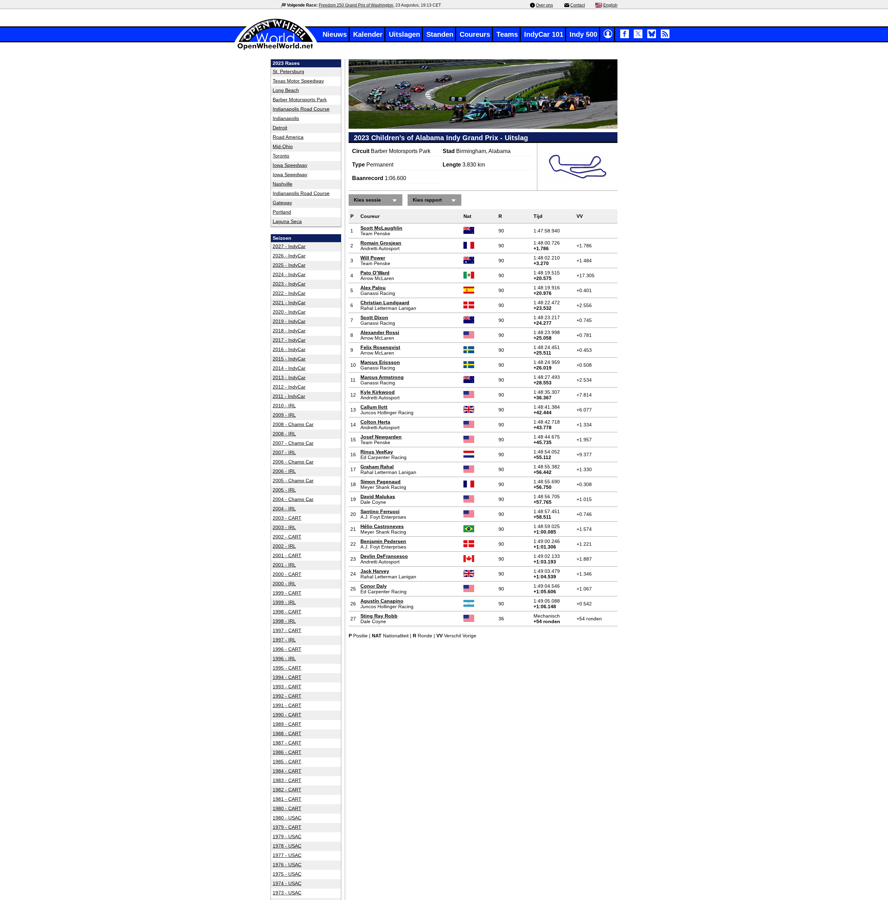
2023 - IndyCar (289, 284)
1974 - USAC (287, 883)
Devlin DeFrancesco (384, 556)
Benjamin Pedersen (383, 541)
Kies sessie (367, 200)
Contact (577, 5)
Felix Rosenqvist (380, 347)
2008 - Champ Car (293, 424)
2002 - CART (287, 537)
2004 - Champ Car (293, 499)
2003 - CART (287, 518)
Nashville (282, 184)
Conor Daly (373, 586)
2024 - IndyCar (289, 274)
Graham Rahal (377, 466)
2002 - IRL (284, 546)
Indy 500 (583, 34)
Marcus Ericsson (380, 362)
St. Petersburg (288, 71)
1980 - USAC (287, 818)
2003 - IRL (284, 527)
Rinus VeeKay (376, 452)
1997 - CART (287, 630)
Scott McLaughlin (381, 228)
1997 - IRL (284, 640)
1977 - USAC (287, 855)
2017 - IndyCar (289, 340)
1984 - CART (287, 771)
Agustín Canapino (381, 601)
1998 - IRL (284, 621)
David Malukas (377, 496)
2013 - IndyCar (289, 377)
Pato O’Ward (375, 272)
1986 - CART (287, 752)
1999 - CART (287, 593)
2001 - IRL (284, 565)
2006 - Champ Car (293, 462)
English (610, 5)
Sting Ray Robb (379, 616)
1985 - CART (287, 761)
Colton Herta (375, 422)
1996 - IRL (284, 658)
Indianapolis (286, 118)
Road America (288, 137)
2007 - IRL (284, 452)
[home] (275, 49)
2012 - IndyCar (289, 387)
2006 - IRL (284, 471)
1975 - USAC (287, 874)
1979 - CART (287, 827)
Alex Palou (373, 287)
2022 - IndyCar (289, 293)
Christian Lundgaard (384, 302)
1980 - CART (287, 808)
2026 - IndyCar (289, 255)
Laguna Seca (287, 221)
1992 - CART (287, 696)
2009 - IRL (284, 415)
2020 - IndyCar (289, 312)
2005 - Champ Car (293, 480)
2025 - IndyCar (289, 265)
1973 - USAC (287, 892)
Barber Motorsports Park (300, 99)
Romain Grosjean (380, 243)
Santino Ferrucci (380, 511)
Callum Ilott (373, 407)
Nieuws (335, 34)
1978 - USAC (287, 846)
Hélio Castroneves (382, 526)
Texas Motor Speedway (298, 81)
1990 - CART (287, 715)
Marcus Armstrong (382, 377)
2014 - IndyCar (289, 368)
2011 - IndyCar (289, 396)
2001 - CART (287, 555)
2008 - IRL (284, 433)
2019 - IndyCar (289, 321)
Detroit (280, 127)
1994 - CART (287, 677)
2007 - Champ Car (293, 443)
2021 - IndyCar (289, 302)
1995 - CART (287, 668)
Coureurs (475, 34)
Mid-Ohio (283, 146)
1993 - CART (287, 686)
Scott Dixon (374, 317)
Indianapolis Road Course (301, 109)
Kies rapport (427, 200)
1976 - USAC (287, 864)
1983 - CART (287, 780)
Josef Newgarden (381, 437)
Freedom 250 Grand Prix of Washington (356, 5)
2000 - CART (287, 574)
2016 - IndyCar (289, 349)
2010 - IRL (284, 405)
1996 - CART (287, 649)
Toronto (281, 156)
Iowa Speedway (290, 165)
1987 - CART (287, 743)
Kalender (368, 34)
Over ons (544, 5)
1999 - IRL (284, 602)
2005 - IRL (284, 490)
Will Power (372, 258)
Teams (507, 34)
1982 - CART (287, 789)
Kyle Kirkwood (377, 392)
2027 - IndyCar (289, 246)
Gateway (282, 202)
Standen (439, 34)
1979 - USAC (287, 836)
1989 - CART (287, 724)
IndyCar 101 (543, 34)
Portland (282, 212)
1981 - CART (287, 799)
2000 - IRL (284, 583)
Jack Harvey (374, 571)
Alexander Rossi (379, 332)
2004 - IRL (284, 508)
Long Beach (286, 90)
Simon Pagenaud (380, 481)
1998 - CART (287, 611)
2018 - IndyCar (289, 330)
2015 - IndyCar (289, 359)
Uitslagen (404, 34)
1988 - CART (287, 733)
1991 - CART (287, 705)
